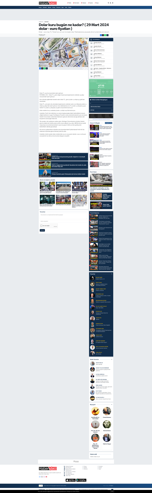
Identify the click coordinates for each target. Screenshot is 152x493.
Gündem (45, 7)
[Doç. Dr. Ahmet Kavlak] (92, 307)
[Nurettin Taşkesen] (92, 341)
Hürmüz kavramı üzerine (101, 348)
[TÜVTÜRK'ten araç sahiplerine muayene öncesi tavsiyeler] (63, 186)
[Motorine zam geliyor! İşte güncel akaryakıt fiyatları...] (47, 186)
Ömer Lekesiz (99, 385)
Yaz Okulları (98, 354)
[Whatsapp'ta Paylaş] (105, 35)
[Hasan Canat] (92, 335)
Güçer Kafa (98, 317)
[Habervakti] (48, 3)
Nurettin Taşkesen (100, 340)
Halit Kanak (99, 391)
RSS (41, 485)
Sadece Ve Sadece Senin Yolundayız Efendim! (101, 284)
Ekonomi (58, 7)
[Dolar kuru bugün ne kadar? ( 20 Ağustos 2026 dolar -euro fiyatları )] (79, 199)
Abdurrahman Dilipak (101, 300)
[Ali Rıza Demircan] (92, 375)
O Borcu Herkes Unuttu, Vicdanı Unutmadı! (103, 296)
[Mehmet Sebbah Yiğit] (92, 289)
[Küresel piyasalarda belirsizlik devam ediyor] (79, 186)
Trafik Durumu (68, 470)
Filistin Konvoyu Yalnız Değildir (103, 325)
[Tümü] (111, 274)
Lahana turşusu (99, 336)
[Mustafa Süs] (92, 312)
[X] (42, 477)
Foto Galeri (76, 2)
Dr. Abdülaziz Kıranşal (101, 379)
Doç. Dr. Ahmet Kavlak (101, 306)
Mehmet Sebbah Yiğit (101, 288)
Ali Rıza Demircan (100, 374)
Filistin (69, 2)
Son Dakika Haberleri (70, 474)
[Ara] (108, 3)
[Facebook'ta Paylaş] (101, 35)
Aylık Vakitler (93, 95)
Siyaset (49, 7)
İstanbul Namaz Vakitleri (70, 468)
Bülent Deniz (99, 277)
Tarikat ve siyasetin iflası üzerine (103, 302)
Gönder (42, 230)
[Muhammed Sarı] (92, 295)
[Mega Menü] (112, 3)
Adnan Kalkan (99, 323)
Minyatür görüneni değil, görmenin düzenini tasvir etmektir (104, 387)
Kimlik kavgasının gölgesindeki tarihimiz (103, 370)
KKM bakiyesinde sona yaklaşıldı (63, 204)
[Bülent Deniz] (92, 278)
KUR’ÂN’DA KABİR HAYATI (102, 375)
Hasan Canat (99, 335)
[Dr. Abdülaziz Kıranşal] (92, 380)
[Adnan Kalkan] (92, 324)
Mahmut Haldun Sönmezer (102, 367)
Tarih (66, 7)
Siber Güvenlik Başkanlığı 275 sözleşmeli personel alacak (46, 205)
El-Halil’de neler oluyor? (101, 342)
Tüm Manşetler (69, 472)
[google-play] (81, 480)
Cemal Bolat (99, 352)
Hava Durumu (68, 467)
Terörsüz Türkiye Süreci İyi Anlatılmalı (102, 313)
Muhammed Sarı (99, 294)
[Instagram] (44, 477)
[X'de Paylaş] (103, 35)
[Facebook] (40, 477)
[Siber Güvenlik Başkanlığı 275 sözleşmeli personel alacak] (47, 199)
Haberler (41, 21)
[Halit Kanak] (92, 392)
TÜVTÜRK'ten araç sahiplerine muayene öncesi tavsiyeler (63, 192)
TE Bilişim (111, 485)
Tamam (112, 491)
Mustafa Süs (99, 311)
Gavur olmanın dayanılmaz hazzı (103, 399)
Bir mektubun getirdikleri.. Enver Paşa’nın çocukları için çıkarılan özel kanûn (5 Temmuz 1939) (104, 393)
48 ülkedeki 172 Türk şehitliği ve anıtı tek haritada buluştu (94, 489)
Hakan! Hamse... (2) (100, 279)
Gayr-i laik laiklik (99, 307)
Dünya (53, 7)
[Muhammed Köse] (92, 330)
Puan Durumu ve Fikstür (71, 471)
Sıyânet (97, 319)
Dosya (97, 2)
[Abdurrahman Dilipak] (92, 301)
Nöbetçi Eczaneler (69, 466)
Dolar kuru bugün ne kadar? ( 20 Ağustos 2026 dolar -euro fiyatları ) (79, 206)
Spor (63, 7)
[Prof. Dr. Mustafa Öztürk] (92, 347)
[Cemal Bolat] (92, 353)
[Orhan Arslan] (92, 363)
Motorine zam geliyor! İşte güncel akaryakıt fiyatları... (46, 192)
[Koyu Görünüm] (110, 3)
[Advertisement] (63, 79)
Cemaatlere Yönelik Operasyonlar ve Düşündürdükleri (103, 331)
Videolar (84, 2)
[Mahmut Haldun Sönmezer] (92, 369)
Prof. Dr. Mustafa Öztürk (102, 346)
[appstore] (70, 480)
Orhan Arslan (99, 362)
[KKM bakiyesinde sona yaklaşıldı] (63, 199)
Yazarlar (91, 2)
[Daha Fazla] (107, 35)
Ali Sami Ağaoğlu (100, 397)
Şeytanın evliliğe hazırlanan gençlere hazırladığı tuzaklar (102, 381)
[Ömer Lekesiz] (92, 386)
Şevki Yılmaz (99, 282)
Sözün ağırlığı (99, 364)
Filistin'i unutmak (100, 290)
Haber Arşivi (68, 475)
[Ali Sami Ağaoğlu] (92, 398)
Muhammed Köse (100, 328)
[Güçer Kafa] (92, 318)
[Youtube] (46, 477)
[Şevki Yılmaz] (92, 283)
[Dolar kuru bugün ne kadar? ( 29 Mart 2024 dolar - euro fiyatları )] (63, 52)
